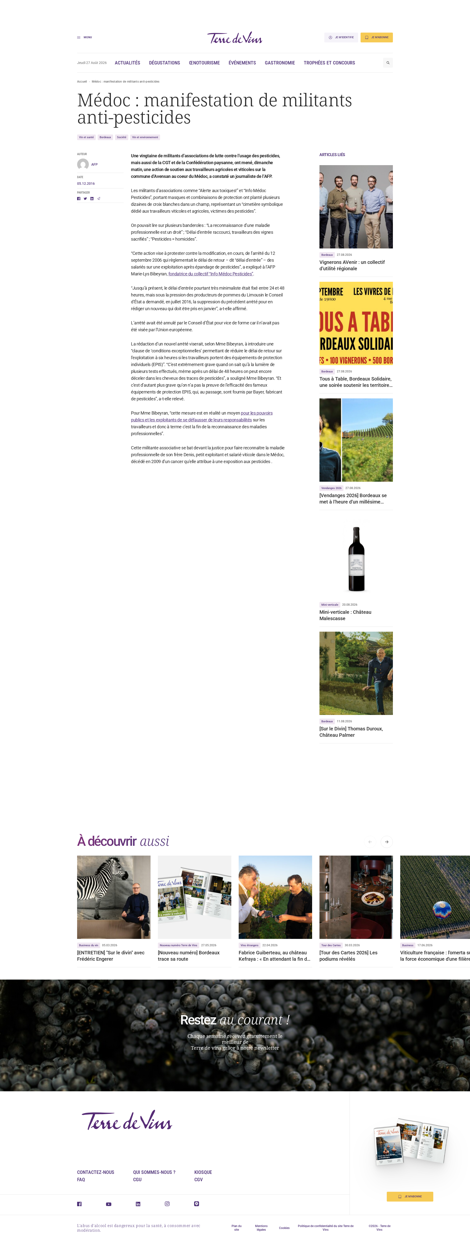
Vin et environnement (145, 137)
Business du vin (88, 945)
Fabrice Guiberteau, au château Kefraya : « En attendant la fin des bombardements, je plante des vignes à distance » (275, 956)
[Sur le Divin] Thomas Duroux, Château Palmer (351, 732)
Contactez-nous (95, 1172)
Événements (242, 63)
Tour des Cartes (331, 945)
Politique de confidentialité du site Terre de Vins (325, 1227)
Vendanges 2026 (331, 488)
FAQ (81, 1179)
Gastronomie (280, 63)
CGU (137, 1179)
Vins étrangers (249, 945)
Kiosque (203, 1172)
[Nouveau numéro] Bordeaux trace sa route (189, 956)
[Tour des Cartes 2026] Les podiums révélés (348, 956)
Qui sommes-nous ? (154, 1172)
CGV (198, 1179)
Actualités (127, 63)
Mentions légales (261, 1227)
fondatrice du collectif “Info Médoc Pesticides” (210, 273)
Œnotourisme (204, 63)
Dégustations (164, 63)
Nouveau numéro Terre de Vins (178, 945)
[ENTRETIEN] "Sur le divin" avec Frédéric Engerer (110, 956)
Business (407, 945)
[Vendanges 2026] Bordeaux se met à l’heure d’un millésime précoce (353, 498)
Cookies (284, 1228)
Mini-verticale (329, 604)
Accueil (82, 81)
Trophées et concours (329, 63)
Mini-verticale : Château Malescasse (345, 615)
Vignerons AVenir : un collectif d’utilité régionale (352, 265)
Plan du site (237, 1227)
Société (121, 137)
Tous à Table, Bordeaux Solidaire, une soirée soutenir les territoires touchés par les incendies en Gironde (355, 382)
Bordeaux (105, 137)
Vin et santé (86, 137)
